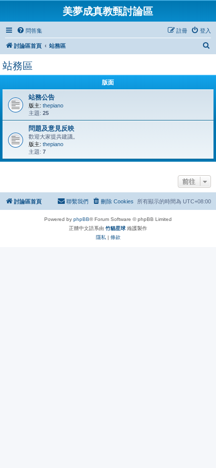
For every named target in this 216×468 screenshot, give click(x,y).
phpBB (81, 219)
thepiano (53, 105)
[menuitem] (29, 31)
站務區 (18, 65)
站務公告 (42, 97)
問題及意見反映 (51, 128)
